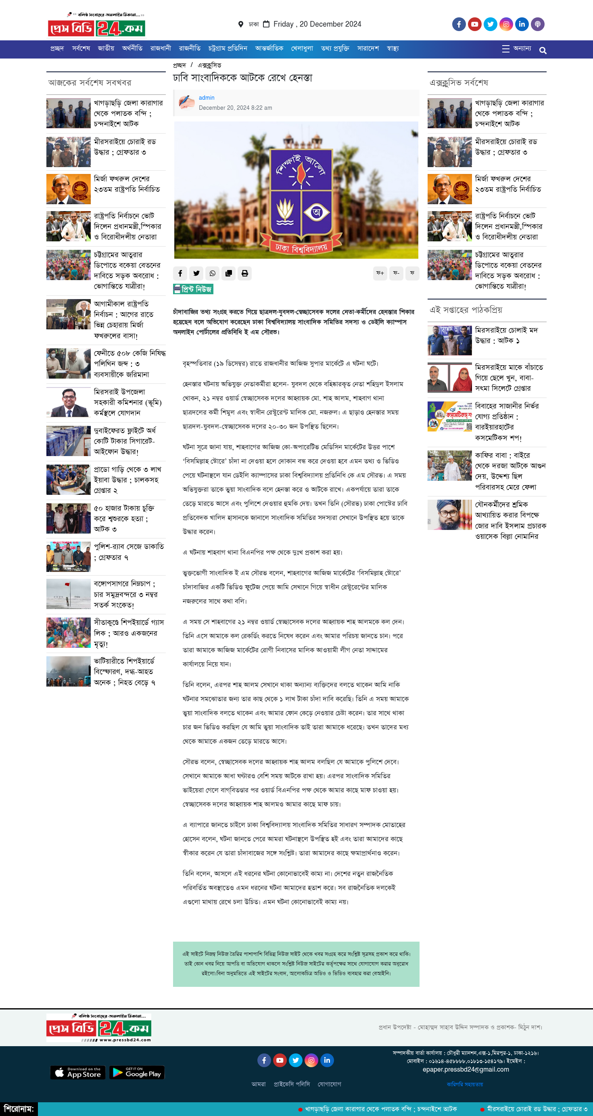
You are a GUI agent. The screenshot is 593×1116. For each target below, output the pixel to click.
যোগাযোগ (329, 1084)
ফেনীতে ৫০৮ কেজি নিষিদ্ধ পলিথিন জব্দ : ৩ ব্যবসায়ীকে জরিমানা (130, 364)
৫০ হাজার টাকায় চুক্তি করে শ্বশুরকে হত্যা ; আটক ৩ (124, 519)
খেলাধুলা (302, 48)
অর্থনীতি (132, 48)
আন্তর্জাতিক (269, 48)
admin (207, 98)
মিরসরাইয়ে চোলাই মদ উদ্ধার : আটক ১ (506, 335)
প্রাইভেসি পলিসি (292, 1084)
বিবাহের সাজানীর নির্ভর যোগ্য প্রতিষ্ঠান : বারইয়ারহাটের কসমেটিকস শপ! (507, 422)
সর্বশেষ (81, 48)
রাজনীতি (189, 48)
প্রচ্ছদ (57, 48)
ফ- (396, 273)
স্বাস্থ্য (393, 48)
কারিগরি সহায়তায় (466, 1085)
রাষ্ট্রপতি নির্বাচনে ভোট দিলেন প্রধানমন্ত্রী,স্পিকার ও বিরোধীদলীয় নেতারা (127, 227)
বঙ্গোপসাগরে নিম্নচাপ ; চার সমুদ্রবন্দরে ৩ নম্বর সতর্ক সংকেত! (126, 594)
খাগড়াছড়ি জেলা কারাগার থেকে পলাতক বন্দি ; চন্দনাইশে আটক (128, 114)
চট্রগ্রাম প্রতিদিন (228, 48)
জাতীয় (106, 48)
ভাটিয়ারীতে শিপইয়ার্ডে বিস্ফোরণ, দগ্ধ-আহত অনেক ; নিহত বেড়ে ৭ (124, 672)
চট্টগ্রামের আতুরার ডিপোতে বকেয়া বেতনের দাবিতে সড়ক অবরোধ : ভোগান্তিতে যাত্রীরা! (127, 271)
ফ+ (380, 273)
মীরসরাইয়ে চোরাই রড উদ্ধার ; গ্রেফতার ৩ (125, 147)
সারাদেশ (368, 48)
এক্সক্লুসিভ (209, 65)
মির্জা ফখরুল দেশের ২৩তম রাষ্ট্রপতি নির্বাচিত (127, 184)
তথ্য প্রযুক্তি (335, 48)
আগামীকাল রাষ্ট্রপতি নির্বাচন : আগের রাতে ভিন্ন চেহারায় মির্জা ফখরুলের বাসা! (123, 320)
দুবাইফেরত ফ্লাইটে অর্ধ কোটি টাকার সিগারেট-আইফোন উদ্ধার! (125, 441)
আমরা (259, 1084)
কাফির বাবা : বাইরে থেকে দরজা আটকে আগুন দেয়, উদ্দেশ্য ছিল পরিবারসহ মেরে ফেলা (510, 471)
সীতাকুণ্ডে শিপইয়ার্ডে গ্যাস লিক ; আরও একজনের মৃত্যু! (129, 633)
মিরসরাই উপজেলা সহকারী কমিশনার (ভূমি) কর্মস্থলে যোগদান (128, 403)
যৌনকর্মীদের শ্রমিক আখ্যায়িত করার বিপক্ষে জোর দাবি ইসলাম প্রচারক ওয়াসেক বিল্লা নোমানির (511, 521)
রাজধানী (160, 48)
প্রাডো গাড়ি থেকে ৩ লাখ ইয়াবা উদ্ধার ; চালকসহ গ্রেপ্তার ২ (127, 480)
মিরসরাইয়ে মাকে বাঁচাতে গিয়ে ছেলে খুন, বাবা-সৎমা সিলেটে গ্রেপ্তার (509, 378)
